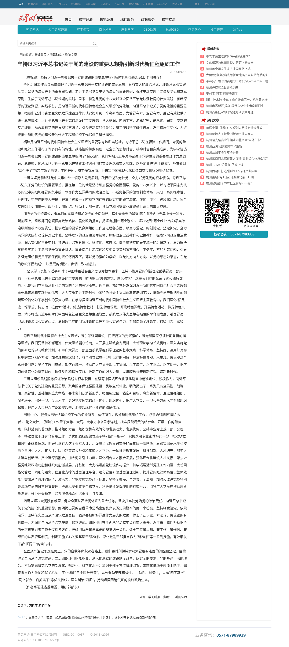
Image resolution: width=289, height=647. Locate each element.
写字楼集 (134, 4)
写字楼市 (83, 29)
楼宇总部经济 (57, 29)
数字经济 (106, 19)
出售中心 (62, 4)
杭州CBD (172, 29)
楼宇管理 (217, 29)
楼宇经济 (162, 4)
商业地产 (105, 29)
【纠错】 (105, 617)
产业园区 (127, 29)
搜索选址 (33, 4)
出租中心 (47, 4)
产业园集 (148, 4)
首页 (21, 4)
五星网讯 (32, 29)
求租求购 (90, 4)
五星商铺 (105, 4)
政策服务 (148, 19)
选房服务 (194, 29)
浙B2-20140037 (73, 634)
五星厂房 (119, 4)
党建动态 (56, 55)
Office (237, 29)
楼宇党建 (177, 4)
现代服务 (127, 19)
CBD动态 (149, 29)
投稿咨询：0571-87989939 (234, 234)
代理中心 (76, 4)
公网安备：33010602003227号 (38, 640)
